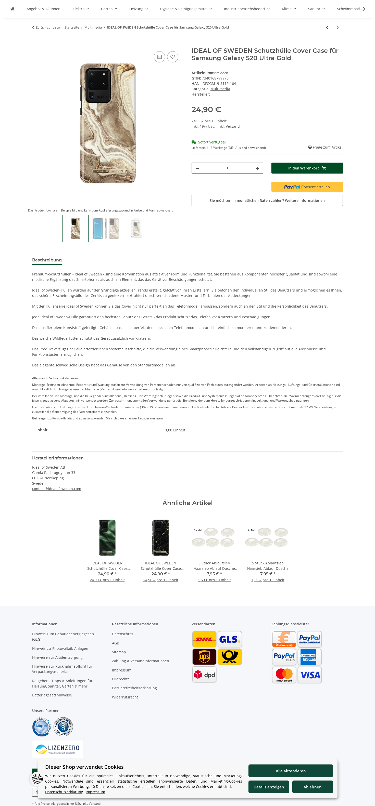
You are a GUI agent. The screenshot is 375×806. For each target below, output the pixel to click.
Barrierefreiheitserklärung (134, 687)
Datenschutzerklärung (64, 791)
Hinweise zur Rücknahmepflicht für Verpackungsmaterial (62, 669)
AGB (115, 643)
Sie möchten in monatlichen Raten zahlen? (267, 200)
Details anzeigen (269, 786)
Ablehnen (313, 786)
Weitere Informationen (305, 200)
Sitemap (119, 652)
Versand (233, 126)
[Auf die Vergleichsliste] (159, 56)
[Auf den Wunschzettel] (172, 56)
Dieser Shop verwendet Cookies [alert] (84, 766)
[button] (361, 9)
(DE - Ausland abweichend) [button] (247, 148)
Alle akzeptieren (291, 770)
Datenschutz (122, 633)
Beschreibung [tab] (47, 260)
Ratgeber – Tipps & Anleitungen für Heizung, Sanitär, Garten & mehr (62, 683)
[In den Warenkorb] (36, 44)
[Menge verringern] (197, 168)
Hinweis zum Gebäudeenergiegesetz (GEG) (63, 636)
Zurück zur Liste (48, 27)
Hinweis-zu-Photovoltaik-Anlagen (60, 648)
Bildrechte (121, 679)
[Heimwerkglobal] (12, 9)
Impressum (121, 670)
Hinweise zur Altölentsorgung (57, 657)
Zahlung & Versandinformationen (140, 660)
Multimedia (220, 88)
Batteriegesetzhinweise (52, 695)
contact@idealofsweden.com (56, 488)
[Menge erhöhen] (257, 168)
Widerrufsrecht (125, 697)
